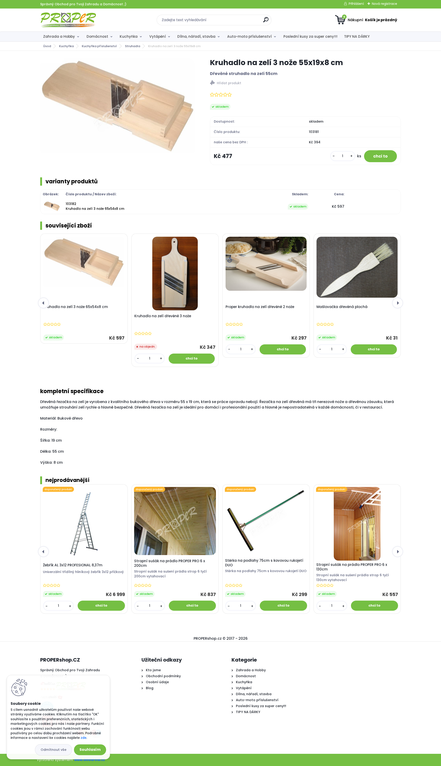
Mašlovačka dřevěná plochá (342, 307)
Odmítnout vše (53, 749)
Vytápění (157, 36)
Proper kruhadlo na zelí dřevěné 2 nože (260, 307)
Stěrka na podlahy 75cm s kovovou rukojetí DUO (264, 562)
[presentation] (43, 303)
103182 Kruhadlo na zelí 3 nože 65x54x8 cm (95, 206)
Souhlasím (90, 749)
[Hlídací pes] (305, 83)
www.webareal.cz (89, 759)
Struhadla (132, 46)
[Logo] (68, 20)
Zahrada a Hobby (59, 36)
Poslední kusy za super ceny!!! (310, 36)
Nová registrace (384, 3)
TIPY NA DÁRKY (357, 36)
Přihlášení (356, 3)
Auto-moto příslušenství (249, 36)
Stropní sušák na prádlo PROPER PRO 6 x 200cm (169, 563)
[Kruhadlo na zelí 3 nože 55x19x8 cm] (117, 107)
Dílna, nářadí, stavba (196, 36)
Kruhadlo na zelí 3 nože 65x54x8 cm (75, 307)
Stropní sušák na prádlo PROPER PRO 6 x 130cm (351, 567)
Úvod (47, 46)
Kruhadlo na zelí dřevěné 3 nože (162, 316)
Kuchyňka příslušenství (99, 46)
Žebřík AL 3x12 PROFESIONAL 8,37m (72, 565)
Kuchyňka (129, 36)
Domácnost (97, 36)
